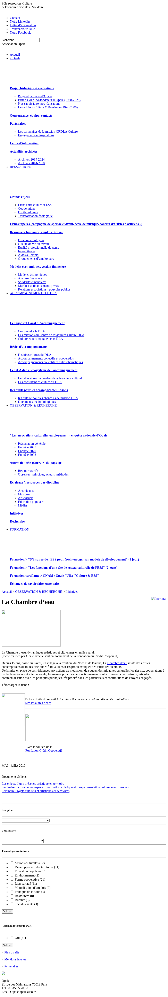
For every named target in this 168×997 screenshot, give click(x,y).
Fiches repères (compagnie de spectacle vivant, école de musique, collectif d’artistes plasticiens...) (76, 224)
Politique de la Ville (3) (30, 892)
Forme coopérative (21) (30, 879)
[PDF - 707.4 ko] (13, 725)
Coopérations (26, 208)
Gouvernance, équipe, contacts (31, 115)
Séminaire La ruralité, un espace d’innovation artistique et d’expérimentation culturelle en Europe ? (65, 787)
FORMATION (19, 529)
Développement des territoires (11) (37, 867)
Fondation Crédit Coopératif (43, 750)
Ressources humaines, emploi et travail (36, 232)
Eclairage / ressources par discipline (34, 482)
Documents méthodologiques (37, 401)
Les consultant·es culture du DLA (40, 382)
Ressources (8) (24, 896)
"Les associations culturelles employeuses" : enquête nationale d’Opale (58, 435)
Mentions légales (15, 959)
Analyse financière (30, 278)
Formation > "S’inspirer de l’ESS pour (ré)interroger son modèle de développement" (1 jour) (74, 559)
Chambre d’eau (117, 663)
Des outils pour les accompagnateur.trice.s (39, 390)
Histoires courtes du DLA (34, 354)
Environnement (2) (27, 875)
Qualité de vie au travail (33, 244)
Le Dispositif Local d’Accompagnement (37, 323)
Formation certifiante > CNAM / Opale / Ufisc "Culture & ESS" (54, 575)
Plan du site (11, 952)
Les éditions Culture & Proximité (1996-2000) (48, 107)
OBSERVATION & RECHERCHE (33, 405)
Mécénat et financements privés (38, 285)
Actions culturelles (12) (30, 863)
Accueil (15, 54)
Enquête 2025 (27, 447)
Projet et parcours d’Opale (35, 96)
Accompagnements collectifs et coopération (46, 358)
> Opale (15, 58)
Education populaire (31, 501)
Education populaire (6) (30, 871)
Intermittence (26, 251)
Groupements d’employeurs (36, 258)
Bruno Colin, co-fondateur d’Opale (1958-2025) (49, 100)
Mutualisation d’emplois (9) (32, 887)
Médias (22, 505)
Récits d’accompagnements (28, 346)
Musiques (24, 494)
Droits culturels (28, 212)
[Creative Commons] (3, 973)
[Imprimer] (158, 598)
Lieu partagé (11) (26, 883)
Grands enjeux (20, 197)
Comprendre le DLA (31, 331)
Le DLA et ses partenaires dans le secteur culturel (50, 378)
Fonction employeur (31, 240)
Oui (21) (20, 938)
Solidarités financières (32, 282)
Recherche (17, 521)
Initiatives (16, 513)
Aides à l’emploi (28, 255)
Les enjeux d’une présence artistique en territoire (33, 783)
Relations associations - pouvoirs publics (44, 289)
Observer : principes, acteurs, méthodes (43, 474)
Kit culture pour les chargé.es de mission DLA (48, 398)
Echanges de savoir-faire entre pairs (34, 583)
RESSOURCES (20, 167)
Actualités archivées (23, 151)
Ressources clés (28, 470)
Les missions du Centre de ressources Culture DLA (51, 335)
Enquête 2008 (27, 454)
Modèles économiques (32, 274)
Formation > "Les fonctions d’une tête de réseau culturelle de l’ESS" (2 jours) (63, 567)
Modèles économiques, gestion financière (38, 266)
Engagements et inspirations (36, 135)
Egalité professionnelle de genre (38, 247)
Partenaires (18, 123)
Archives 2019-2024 (31, 159)
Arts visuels (25, 498)
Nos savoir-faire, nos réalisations (39, 103)
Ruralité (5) (22, 900)
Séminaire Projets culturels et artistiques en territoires (35, 791)
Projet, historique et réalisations (32, 88)
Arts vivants (26, 490)
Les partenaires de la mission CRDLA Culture (48, 131)
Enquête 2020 (27, 451)
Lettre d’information (24, 143)
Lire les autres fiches (38, 703)
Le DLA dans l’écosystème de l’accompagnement (43, 370)
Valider (7, 911)
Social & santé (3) (26, 904)
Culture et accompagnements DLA (40, 338)
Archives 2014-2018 (31, 163)
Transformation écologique (35, 216)
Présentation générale (31, 443)
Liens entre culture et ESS (35, 205)
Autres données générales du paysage (35, 462)
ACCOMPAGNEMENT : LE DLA (33, 293)
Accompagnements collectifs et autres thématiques (50, 362)
